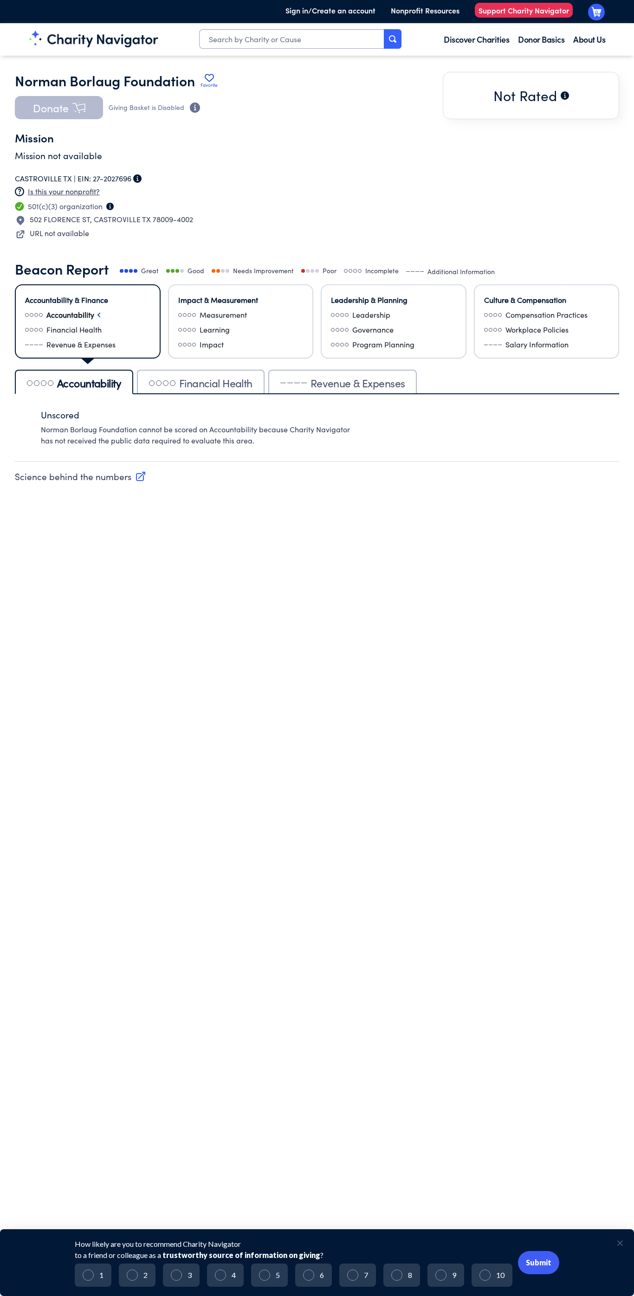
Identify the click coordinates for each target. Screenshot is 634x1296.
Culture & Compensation (525, 300)
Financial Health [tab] (215, 383)
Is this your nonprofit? (64, 191)
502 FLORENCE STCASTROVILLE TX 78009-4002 (111, 219)
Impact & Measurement (218, 300)
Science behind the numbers (73, 476)
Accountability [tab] (89, 383)
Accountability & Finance (66, 300)
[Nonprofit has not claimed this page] (19, 191)
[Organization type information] (110, 206)
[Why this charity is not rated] (565, 95)
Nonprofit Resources (425, 10)
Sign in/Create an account (330, 10)
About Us (589, 39)
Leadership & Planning (369, 300)
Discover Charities (476, 39)
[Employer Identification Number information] (137, 178)
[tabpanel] (317, 432)
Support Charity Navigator (524, 10)
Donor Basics (541, 39)
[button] (59, 107)
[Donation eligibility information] (195, 108)
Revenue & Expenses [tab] (358, 383)
